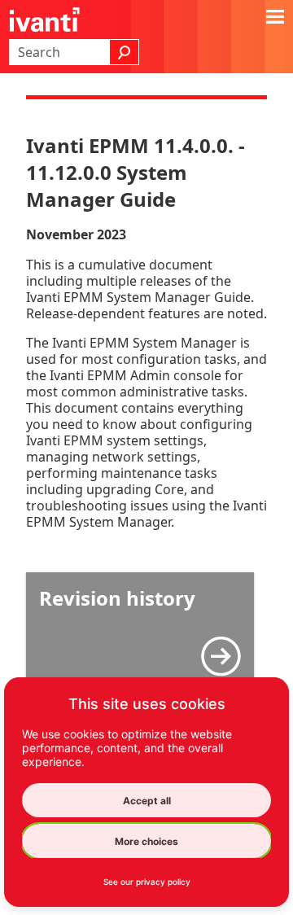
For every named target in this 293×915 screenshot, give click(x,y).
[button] (124, 52)
